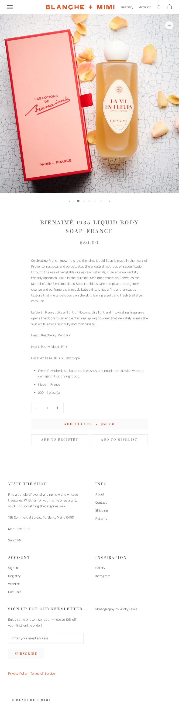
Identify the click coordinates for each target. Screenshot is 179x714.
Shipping (101, 510)
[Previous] (69, 201)
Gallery (100, 567)
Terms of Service (42, 673)
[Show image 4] (95, 201)
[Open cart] (170, 7)
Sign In (13, 567)
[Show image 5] (101, 201)
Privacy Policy (18, 673)
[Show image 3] (89, 201)
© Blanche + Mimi (31, 700)
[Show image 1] (78, 201)
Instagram (102, 576)
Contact (101, 502)
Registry (127, 7)
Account (145, 7)
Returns (101, 518)
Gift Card (14, 592)
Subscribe (26, 654)
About (99, 494)
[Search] (159, 7)
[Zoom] (169, 25)
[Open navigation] (10, 7)
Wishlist (14, 584)
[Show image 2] (84, 201)
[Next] (109, 201)
